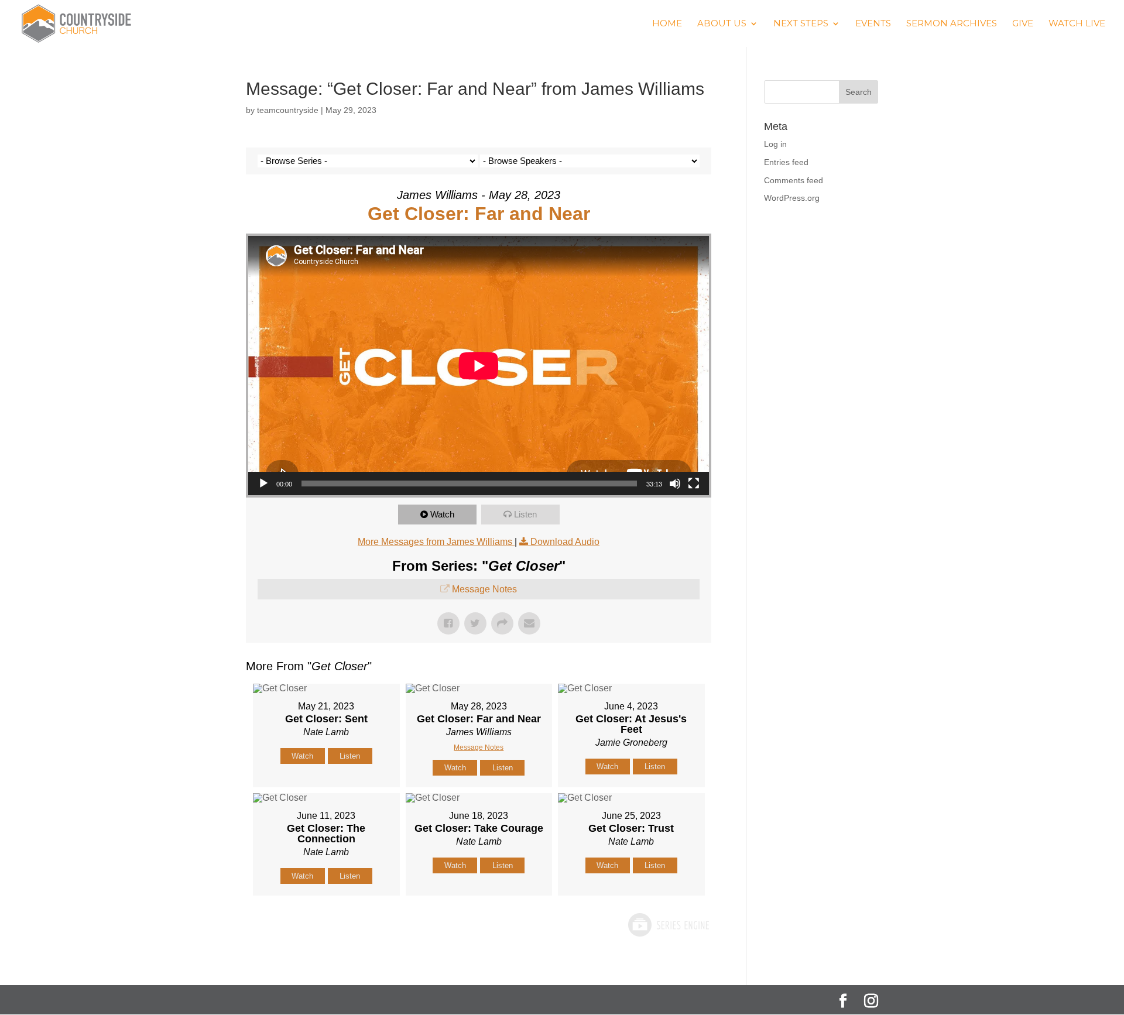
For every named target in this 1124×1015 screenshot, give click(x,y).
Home (667, 24)
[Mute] (675, 483)
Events (873, 24)
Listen (525, 514)
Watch (442, 514)
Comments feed (793, 180)
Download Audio (564, 542)
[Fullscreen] (694, 483)
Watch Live (1076, 24)
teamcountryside (287, 110)
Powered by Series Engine (668, 925)
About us (721, 24)
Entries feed (786, 162)
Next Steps (800, 24)
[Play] (263, 483)
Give (1022, 24)
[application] (478, 365)
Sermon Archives (951, 24)
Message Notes (484, 589)
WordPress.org (792, 198)
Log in (775, 144)
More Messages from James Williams (436, 542)
